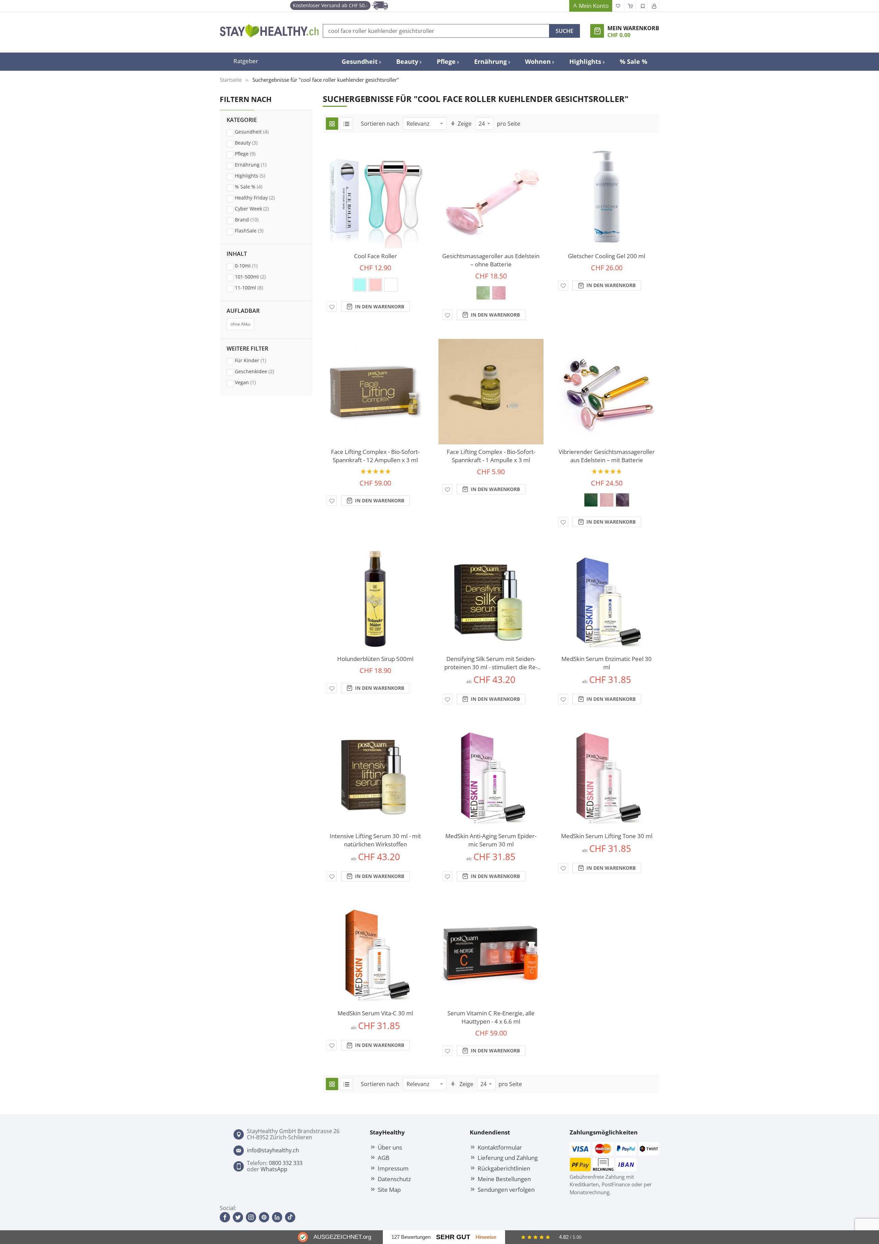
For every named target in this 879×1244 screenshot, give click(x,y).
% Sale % (255, 186)
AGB (383, 1157)
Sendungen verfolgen (506, 1189)
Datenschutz (394, 1179)
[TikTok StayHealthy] (290, 1217)
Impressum (393, 1168)
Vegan (252, 382)
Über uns (390, 1147)
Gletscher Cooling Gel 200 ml (606, 256)
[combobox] (436, 30)
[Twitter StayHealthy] (238, 1217)
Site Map (389, 1189)
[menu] (494, 62)
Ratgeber (245, 61)
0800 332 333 (285, 1163)
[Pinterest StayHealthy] (264, 1217)
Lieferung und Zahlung (508, 1157)
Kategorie (242, 120)
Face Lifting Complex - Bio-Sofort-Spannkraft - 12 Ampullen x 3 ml (375, 456)
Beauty (253, 142)
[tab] (266, 180)
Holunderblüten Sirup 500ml (375, 659)
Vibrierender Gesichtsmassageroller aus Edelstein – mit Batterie (607, 456)
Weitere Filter (247, 349)
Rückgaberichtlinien (504, 1168)
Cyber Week (258, 208)
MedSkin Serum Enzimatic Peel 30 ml (606, 663)
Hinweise (486, 1237)
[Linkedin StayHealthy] (277, 1217)
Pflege (252, 153)
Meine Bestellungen (504, 1179)
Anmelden (653, 6)
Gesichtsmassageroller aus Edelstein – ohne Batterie (490, 260)
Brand (253, 219)
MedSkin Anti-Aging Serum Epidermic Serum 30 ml (490, 840)
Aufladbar (243, 311)
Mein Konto (594, 6)
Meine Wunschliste (618, 6)
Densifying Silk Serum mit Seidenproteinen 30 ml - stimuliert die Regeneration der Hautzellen (490, 663)
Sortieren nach (380, 123)
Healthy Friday (261, 197)
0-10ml (253, 265)
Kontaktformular (500, 1147)
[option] (359, 285)
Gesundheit (258, 131)
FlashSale (255, 230)
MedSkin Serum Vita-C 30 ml (375, 1013)
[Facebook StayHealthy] (225, 1217)
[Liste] (346, 123)
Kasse (630, 6)
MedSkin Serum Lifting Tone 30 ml (606, 836)
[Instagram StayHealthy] (251, 1217)
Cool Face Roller (375, 256)
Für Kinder (257, 360)
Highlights (256, 175)
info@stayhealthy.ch (273, 1150)
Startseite (231, 79)
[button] (332, 306)
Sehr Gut (453, 1237)
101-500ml (257, 276)
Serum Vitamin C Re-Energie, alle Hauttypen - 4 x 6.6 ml (491, 1017)
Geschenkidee (261, 371)
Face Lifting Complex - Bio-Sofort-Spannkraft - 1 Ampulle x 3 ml (491, 456)
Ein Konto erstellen (642, 6)
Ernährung (257, 164)
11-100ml (255, 287)
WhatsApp (274, 1169)
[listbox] (375, 287)
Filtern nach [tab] (246, 99)
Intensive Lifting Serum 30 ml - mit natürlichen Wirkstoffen (375, 840)
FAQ (563, 6)
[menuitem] (361, 62)
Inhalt (237, 254)
